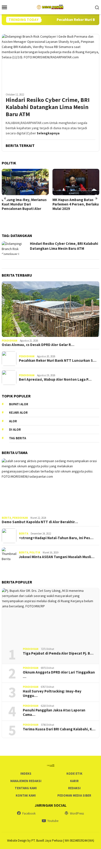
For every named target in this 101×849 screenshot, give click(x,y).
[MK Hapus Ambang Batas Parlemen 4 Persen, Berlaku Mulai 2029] (76, 182)
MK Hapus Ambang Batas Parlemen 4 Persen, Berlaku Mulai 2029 (75, 204)
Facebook (29, 813)
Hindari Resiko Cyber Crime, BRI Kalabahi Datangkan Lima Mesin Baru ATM (47, 107)
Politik (34, 552)
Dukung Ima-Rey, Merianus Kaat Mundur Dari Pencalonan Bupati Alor (24, 204)
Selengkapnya (48, 133)
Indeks (25, 773)
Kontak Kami (26, 795)
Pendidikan (9, 340)
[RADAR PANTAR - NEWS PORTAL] (50, 6)
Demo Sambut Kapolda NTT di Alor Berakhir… (40, 522)
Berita (6, 517)
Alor (13, 421)
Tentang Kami (26, 788)
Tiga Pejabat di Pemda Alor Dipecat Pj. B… (58, 653)
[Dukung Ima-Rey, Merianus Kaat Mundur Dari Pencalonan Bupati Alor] (25, 182)
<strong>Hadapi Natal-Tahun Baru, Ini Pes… (56, 538)
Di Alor (15, 429)
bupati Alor (18, 404)
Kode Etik (74, 773)
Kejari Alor (18, 412)
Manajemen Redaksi (25, 781)
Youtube (52, 821)
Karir (74, 781)
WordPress (77, 813)
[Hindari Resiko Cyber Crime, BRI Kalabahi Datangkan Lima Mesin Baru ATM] (50, 61)
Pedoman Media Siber (74, 795)
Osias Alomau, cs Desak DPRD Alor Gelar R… (38, 345)
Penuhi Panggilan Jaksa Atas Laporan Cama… (54, 712)
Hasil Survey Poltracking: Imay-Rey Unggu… (52, 693)
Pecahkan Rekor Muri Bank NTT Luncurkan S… (57, 360)
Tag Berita (17, 438)
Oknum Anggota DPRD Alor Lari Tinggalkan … (59, 674)
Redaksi (74, 788)
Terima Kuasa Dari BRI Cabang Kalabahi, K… (59, 729)
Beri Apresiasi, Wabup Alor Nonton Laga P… (55, 379)
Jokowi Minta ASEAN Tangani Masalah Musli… (56, 557)
